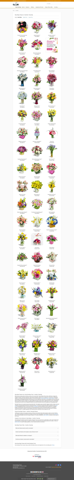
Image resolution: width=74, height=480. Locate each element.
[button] (71, 475)
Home (13, 10)
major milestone (45, 415)
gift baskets (56, 414)
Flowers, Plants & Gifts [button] (49, 7)
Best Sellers (20, 17)
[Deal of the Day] (51, 45)
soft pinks (42, 398)
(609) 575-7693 (15, 467)
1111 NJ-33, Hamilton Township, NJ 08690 (19, 465)
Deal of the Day (18, 7)
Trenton (53, 445)
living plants (36, 406)
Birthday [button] (32, 7)
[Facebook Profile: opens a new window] (58, 465)
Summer (23, 7)
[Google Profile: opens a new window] (60, 465)
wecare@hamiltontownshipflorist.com (19, 467)
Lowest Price (31, 17)
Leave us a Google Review (56, 467)
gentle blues (46, 398)
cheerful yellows (51, 398)
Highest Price (25, 17)
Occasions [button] (27, 7)
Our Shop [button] (56, 7)
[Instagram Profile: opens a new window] (56, 465)
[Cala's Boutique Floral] (20, 4)
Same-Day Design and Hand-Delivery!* (19, 0)
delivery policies (17, 421)
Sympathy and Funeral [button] (39, 7)
